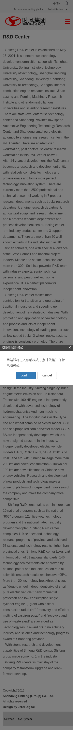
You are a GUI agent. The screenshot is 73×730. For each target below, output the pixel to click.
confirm (26, 375)
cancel (47, 375)
